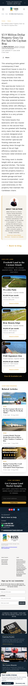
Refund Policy (19, 564)
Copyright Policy (20, 565)
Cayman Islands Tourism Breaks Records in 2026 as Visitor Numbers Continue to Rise (13, 438)
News (7, 13)
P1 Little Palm (9, 290)
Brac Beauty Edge (11, 323)
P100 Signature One (12, 356)
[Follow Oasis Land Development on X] (16, 510)
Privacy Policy (19, 559)
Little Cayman (4, 564)
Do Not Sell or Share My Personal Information (21, 574)
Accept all (8, 683)
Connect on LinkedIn (17, 237)
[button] (3, 9)
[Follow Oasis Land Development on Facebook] (14, 510)
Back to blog (15, 246)
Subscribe (14, 503)
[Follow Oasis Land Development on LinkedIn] (18, 510)
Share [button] (7, 57)
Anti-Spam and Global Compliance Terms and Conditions (21, 569)
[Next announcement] (24, 2)
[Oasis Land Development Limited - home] (14, 9)
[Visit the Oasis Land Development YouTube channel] (12, 510)
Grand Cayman (4, 559)
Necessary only (20, 683)
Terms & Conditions (20, 561)
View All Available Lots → (14, 376)
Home (3, 13)
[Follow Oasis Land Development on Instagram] (9, 510)
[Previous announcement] (3, 2)
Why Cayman (4, 561)
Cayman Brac (4, 562)
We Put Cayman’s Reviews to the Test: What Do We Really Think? (13, 411)
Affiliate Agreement (20, 567)
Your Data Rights (20, 572)
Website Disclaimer (20, 562)
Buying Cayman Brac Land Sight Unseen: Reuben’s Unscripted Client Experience (13, 465)
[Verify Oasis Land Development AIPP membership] (9, 551)
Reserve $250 (14, 303)
